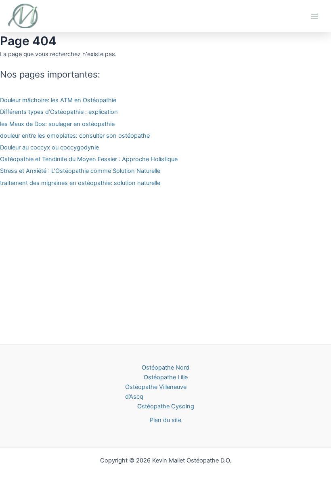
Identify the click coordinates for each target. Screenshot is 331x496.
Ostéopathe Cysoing (165, 406)
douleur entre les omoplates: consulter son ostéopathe (75, 135)
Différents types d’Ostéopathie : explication (59, 112)
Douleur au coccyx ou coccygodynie (49, 147)
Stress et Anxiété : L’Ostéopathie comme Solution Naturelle (80, 170)
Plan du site (165, 420)
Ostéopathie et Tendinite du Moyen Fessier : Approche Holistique (89, 159)
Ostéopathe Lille (166, 377)
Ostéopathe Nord (165, 367)
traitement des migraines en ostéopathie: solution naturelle (80, 183)
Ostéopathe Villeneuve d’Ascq (155, 391)
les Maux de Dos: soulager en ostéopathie (57, 124)
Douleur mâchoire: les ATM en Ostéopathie (58, 100)
